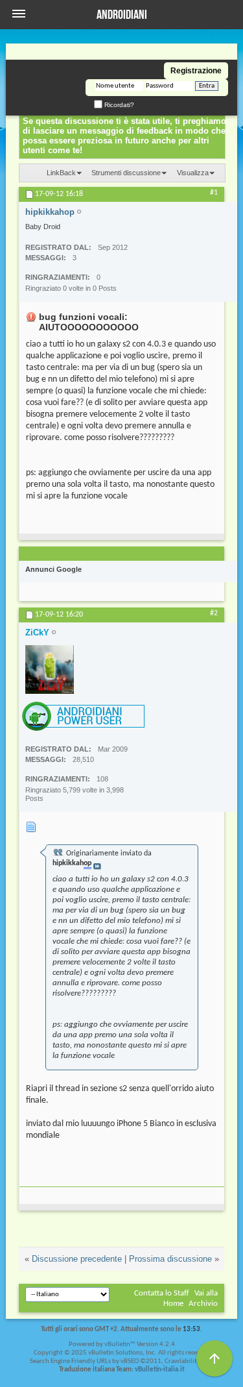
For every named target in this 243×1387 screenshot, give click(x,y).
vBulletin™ (119, 1344)
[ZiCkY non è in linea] (49, 669)
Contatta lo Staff (161, 1293)
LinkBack (61, 173)
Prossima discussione (170, 1259)
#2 (214, 613)
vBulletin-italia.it (160, 1369)
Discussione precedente (77, 1259)
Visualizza (193, 173)
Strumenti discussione (126, 173)
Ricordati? (118, 104)
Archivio (203, 1303)
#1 (214, 193)
